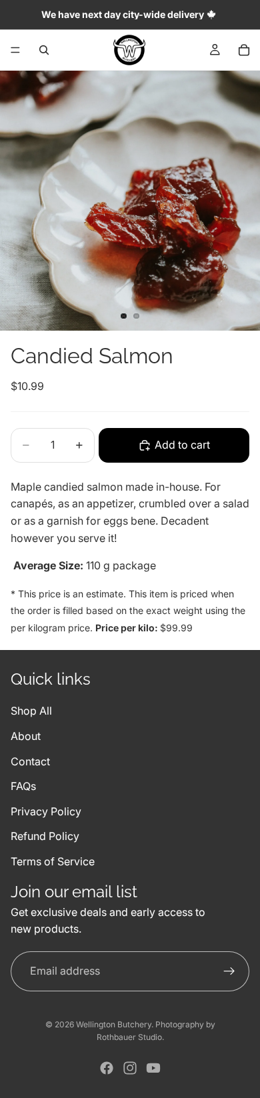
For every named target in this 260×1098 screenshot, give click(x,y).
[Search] (44, 50)
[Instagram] (130, 1068)
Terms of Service (53, 860)
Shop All (31, 710)
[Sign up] (229, 971)
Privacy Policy (46, 810)
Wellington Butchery (113, 1024)
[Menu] (15, 50)
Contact (30, 760)
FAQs (23, 786)
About (26, 736)
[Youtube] (153, 1068)
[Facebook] (107, 1068)
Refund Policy (45, 836)
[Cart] (244, 50)
